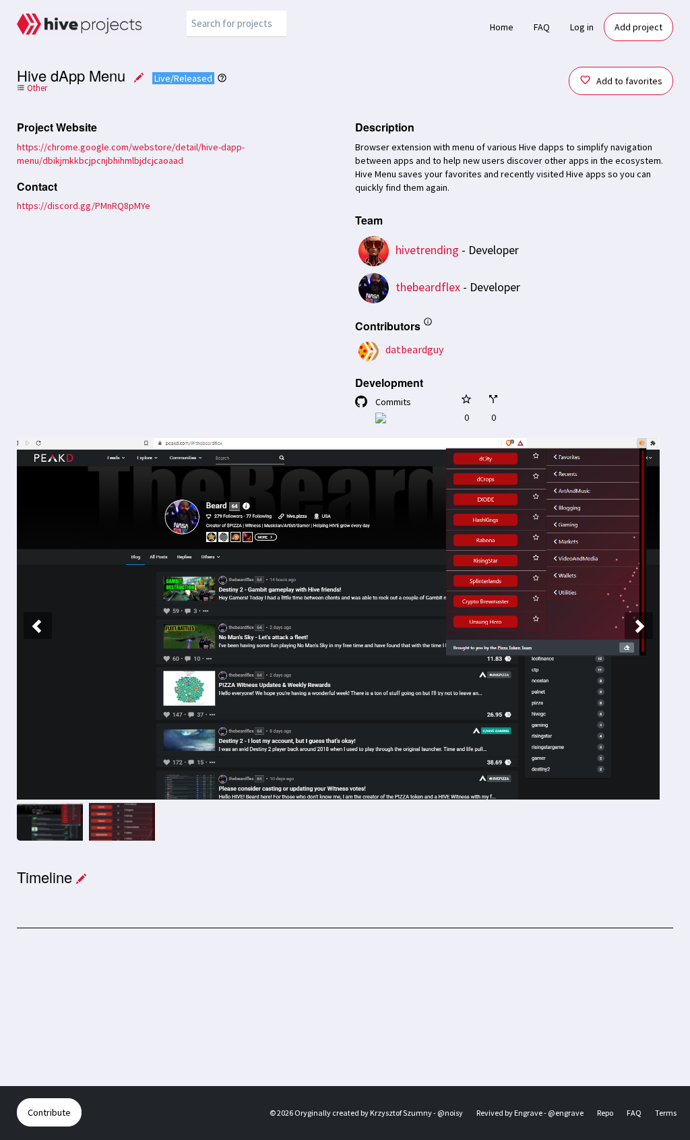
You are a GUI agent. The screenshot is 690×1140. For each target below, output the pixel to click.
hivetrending (427, 250)
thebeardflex (428, 287)
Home (501, 27)
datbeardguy (414, 349)
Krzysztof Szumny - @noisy (416, 1113)
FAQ (542, 27)
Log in (582, 27)
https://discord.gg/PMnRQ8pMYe (83, 206)
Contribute (49, 1112)
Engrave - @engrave (549, 1113)
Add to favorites (628, 81)
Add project (638, 27)
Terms (666, 1113)
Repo (605, 1113)
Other (36, 88)
